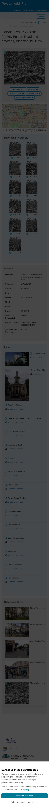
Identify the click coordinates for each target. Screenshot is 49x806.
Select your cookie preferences (24, 802)
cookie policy (23, 789)
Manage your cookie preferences (19, 770)
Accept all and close (24, 795)
